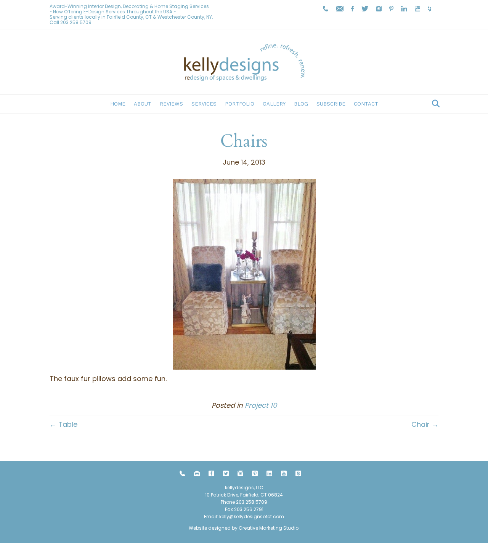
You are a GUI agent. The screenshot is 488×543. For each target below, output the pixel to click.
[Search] (433, 104)
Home (117, 104)
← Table (63, 424)
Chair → (424, 424)
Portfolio (239, 104)
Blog (301, 104)
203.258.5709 (76, 22)
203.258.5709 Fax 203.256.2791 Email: (235, 509)
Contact (366, 104)
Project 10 (261, 405)
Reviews (171, 104)
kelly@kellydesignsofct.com (251, 516)
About (142, 104)
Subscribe (330, 104)
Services (204, 104)
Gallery (274, 104)
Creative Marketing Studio (269, 528)
